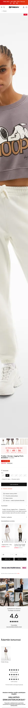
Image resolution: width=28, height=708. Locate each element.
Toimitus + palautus (6, 517)
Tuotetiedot (4, 505)
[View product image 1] (3, 442)
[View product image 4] (17, 442)
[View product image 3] (12, 442)
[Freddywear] (14, 7)
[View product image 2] (8, 442)
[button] (4, 457)
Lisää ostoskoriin (14, 484)
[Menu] (1, 7)
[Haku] (4, 7)
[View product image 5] (22, 442)
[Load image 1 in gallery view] (14, 225)
